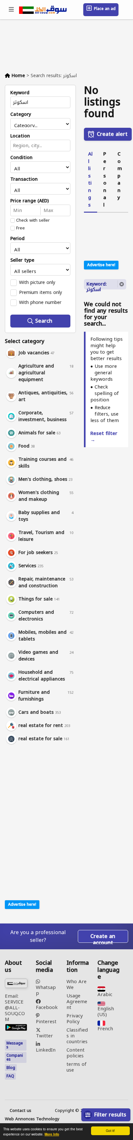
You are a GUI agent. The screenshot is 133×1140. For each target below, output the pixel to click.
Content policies (75, 1053)
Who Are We (76, 984)
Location (20, 136)
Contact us (20, 1111)
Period (17, 238)
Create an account (102, 937)
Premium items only (40, 292)
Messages (14, 1045)
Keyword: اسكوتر (97, 284)
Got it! (110, 1130)
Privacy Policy (74, 1018)
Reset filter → (103, 436)
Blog (10, 1067)
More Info (52, 1134)
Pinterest (46, 1020)
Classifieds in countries (77, 1035)
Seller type (22, 260)
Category (20, 114)
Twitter (44, 1035)
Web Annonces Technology (32, 1119)
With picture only (37, 282)
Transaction (24, 179)
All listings (90, 179)
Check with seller (33, 220)
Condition (21, 157)
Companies (14, 1057)
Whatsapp (46, 989)
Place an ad (104, 8)
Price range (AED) (29, 201)
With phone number (40, 302)
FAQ (10, 1076)
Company (120, 175)
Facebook (47, 1006)
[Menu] (11, 9)
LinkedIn (46, 1049)
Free (20, 228)
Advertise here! (22, 904)
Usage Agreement (76, 1001)
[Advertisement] (45, 791)
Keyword (19, 93)
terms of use (76, 1067)
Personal (104, 179)
